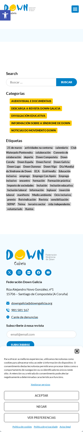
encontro (25, 180)
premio (11, 199)
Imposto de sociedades (20, 185)
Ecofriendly (49, 171)
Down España (25, 162)
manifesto (23, 195)
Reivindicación (27, 199)
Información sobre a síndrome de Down (40, 123)
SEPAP (11, 204)
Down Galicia (62, 162)
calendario (62, 147)
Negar (41, 406)
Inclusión (42, 185)
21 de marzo (14, 147)
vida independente (59, 204)
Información (37, 190)
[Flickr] (29, 272)
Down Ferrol (43, 162)
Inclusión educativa (61, 185)
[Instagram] (19, 272)
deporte (28, 157)
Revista (43, 199)
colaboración (43, 152)
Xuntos (29, 209)
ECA (36, 171)
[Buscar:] (31, 82)
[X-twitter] (9, 272)
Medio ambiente (41, 195)
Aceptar (41, 395)
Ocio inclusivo (62, 195)
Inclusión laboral (17, 190)
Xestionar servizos (40, 384)
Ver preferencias (41, 417)
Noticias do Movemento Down (33, 130)
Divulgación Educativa (28, 115)
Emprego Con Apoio (44, 176)
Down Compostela (47, 157)
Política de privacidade (46, 426)
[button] (5, 15)
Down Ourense (32, 166)
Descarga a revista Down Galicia (35, 108)
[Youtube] (48, 272)
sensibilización (59, 199)
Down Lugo (13, 166)
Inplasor (51, 190)
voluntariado (14, 209)
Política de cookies (22, 426)
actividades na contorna (39, 147)
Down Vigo (50, 166)
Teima (21, 204)
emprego (25, 176)
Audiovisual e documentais (31, 101)
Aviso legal (65, 426)
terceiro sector (36, 204)
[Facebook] (38, 272)
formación (39, 180)
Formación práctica (59, 180)
